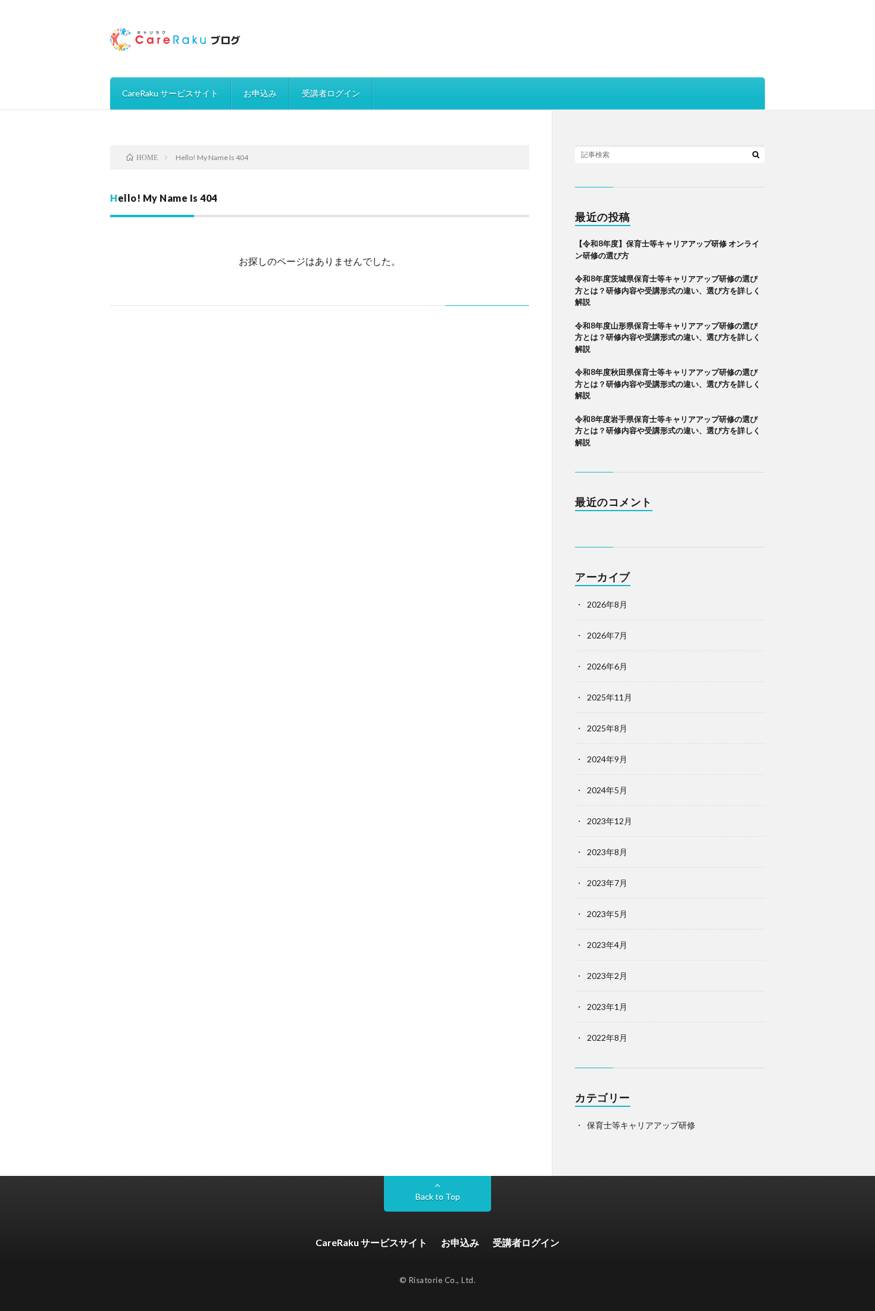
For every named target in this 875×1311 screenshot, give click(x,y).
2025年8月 (607, 728)
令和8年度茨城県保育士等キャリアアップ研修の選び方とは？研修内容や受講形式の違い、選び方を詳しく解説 (668, 290)
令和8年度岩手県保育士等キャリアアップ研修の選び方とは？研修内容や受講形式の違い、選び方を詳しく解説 (668, 430)
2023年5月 (607, 914)
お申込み (260, 93)
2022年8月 (607, 1037)
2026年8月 (607, 604)
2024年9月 (607, 759)
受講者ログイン (331, 93)
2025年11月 (609, 697)
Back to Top (437, 1196)
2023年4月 (607, 945)
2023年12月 (609, 821)
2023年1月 (607, 1007)
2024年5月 (607, 790)
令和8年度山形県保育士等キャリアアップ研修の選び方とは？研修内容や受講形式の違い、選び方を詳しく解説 (668, 337)
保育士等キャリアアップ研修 (641, 1125)
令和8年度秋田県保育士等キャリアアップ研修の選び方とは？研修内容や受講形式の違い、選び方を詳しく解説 (668, 383)
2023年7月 (607, 883)
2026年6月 (607, 666)
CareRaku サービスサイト (170, 93)
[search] (756, 154)
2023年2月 (607, 976)
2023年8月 (607, 852)
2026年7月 (607, 635)
